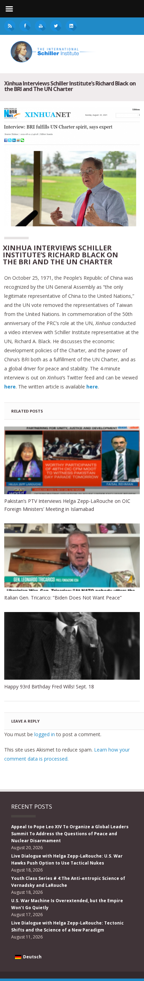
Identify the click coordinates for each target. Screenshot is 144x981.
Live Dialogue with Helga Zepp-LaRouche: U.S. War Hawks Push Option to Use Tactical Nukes (67, 859)
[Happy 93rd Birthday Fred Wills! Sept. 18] (71, 646)
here (92, 386)
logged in (44, 734)
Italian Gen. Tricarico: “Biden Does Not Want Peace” (63, 597)
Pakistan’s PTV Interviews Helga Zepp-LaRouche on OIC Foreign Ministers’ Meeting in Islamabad (67, 505)
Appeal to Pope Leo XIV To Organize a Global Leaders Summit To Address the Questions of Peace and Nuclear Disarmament (70, 834)
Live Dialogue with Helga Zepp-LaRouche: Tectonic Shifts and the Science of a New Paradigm (67, 926)
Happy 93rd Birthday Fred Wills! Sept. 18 (49, 686)
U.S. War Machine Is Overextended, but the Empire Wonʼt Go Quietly (67, 904)
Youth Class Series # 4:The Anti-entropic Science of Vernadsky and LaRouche (68, 881)
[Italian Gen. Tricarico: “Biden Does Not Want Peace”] (71, 557)
